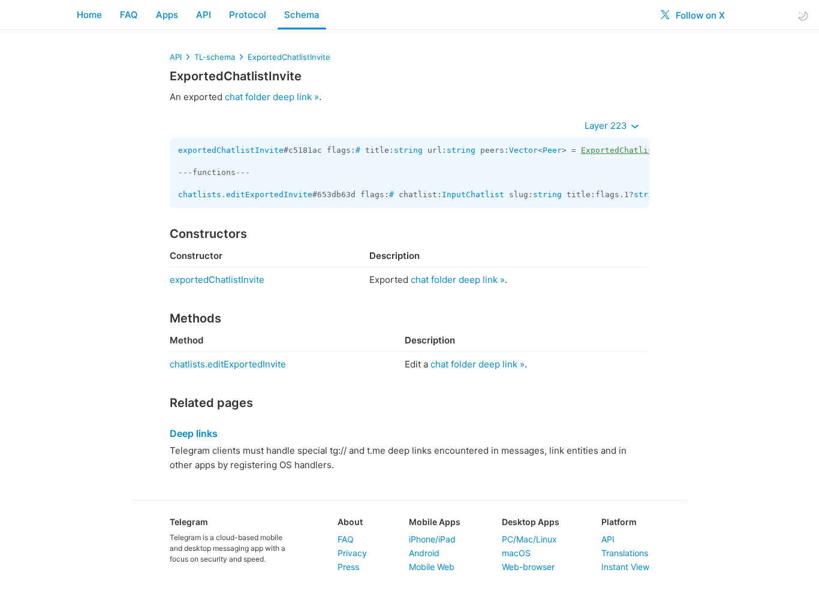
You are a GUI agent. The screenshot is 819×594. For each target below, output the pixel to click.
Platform (619, 522)
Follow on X (699, 15)
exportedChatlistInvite (231, 150)
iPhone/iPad (432, 539)
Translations (624, 553)
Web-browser (528, 567)
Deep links (194, 433)
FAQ (129, 14)
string (408, 150)
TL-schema (214, 57)
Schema (302, 14)
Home (89, 14)
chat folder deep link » (272, 96)
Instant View (625, 567)
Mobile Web (431, 567)
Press (348, 567)
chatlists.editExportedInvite (245, 194)
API (203, 14)
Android (424, 553)
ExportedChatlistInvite (289, 57)
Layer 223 (607, 125)
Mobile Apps (434, 522)
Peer (552, 150)
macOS (516, 553)
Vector (523, 150)
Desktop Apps (530, 522)
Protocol (247, 14)
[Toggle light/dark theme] (803, 15)
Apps (167, 14)
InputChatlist (473, 194)
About (350, 522)
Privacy (352, 553)
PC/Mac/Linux (529, 539)
